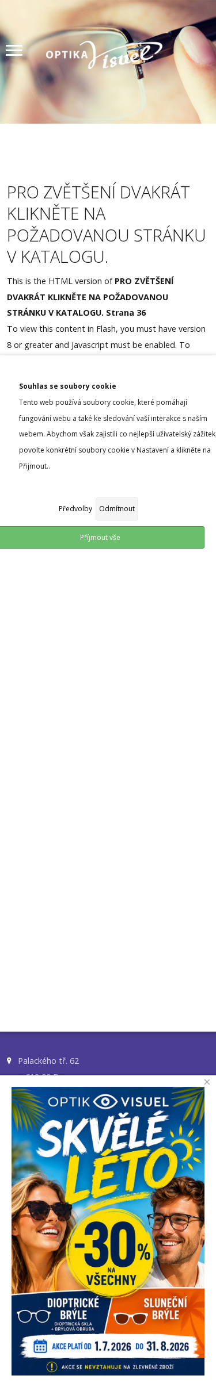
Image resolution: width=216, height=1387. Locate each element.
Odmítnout (117, 509)
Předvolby (75, 509)
